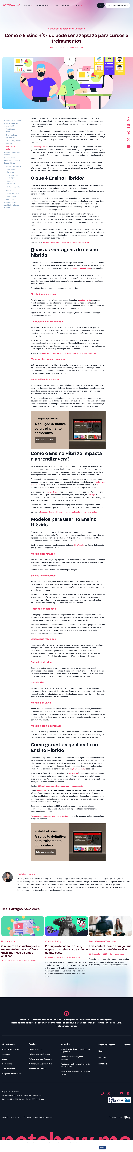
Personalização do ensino (12, 148)
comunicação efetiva (40, 147)
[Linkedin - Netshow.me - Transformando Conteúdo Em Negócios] (115, 1093)
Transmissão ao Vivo (99, 941)
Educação (80, 28)
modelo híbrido (85, 300)
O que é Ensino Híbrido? (13, 120)
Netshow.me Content (37, 1069)
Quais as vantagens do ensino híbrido (12, 124)
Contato (127, 1045)
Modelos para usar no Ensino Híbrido (12, 162)
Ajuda (4, 1059)
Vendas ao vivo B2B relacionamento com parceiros (75, 1065)
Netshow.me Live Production (40, 1064)
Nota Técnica (79, 545)
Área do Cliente (8, 1069)
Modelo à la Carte (12, 193)
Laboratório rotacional (11, 182)
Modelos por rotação (13, 166)
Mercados (65, 1044)
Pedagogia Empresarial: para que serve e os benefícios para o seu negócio (68, 512)
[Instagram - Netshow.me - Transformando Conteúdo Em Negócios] (102, 1093)
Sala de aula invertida (11, 171)
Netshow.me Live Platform (39, 1054)
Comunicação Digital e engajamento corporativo (75, 1050)
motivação (92, 495)
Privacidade (7, 1064)
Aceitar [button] (102, 1147)
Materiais (102, 1064)
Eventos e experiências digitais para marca (75, 1072)
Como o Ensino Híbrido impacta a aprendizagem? (13, 154)
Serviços (33, 1044)
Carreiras (6, 1054)
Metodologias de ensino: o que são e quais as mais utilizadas (66, 242)
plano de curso (53, 492)
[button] (28, 5)
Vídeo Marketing (53, 941)
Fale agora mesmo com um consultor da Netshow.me (51, 816)
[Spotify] (128, 1093)
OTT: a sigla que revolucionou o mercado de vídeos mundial (60, 786)
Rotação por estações (13, 176)
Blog (100, 1051)
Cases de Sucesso (106, 1045)
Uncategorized (8, 941)
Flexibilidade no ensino (11, 130)
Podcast (102, 1057)
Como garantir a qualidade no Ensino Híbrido (11, 205)
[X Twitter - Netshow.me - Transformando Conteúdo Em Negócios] (108, 1093)
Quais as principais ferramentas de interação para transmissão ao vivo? (69, 353)
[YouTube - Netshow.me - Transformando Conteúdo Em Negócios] (121, 1093)
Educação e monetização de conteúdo (72, 1058)
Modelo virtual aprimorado (11, 198)
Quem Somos (8, 1044)
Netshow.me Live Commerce (40, 1059)
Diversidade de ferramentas (11, 136)
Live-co (114, 941)
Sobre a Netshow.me (10, 1049)
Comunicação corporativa (61, 28)
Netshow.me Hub (36, 1049)
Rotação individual (14, 187)
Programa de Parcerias (11, 1074)
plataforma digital (78, 769)
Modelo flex (10, 190)
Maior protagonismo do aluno (13, 142)
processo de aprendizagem (80, 268)
